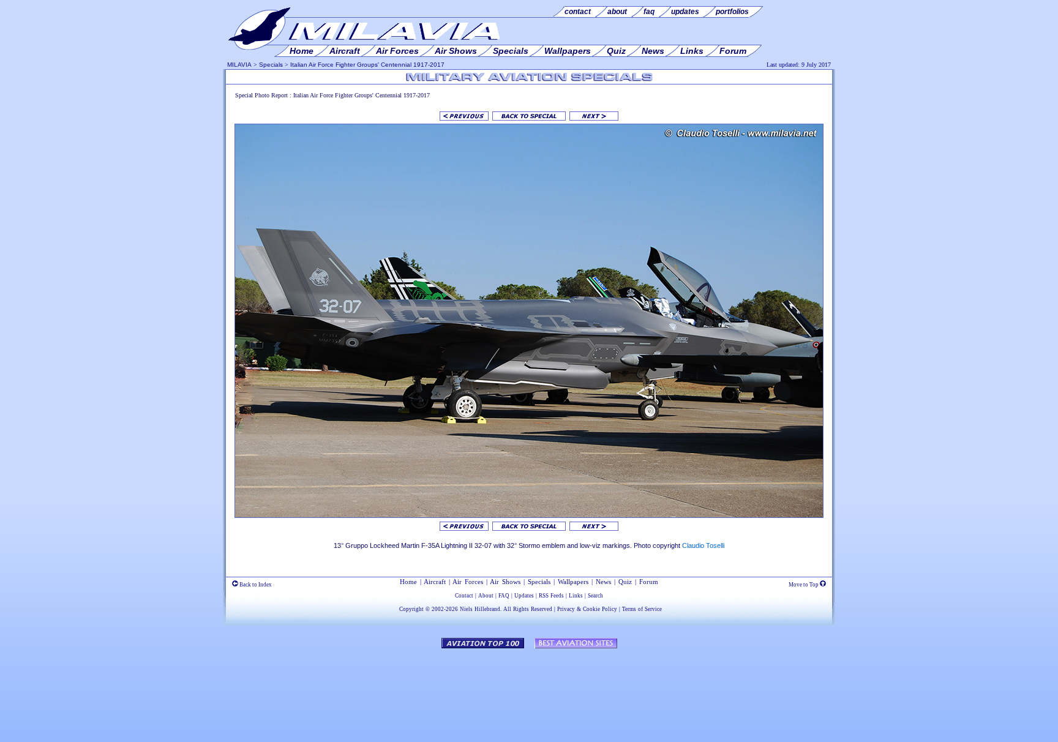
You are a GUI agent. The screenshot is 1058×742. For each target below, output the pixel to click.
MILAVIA (239, 64)
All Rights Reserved (527, 609)
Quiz (625, 581)
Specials (271, 64)
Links (576, 596)
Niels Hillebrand (480, 609)
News (603, 581)
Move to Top (804, 585)
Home (408, 581)
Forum (648, 581)
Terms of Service (642, 609)
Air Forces (467, 581)
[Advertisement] (529, 689)
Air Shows (505, 581)
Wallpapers (573, 581)
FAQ (503, 596)
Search (595, 596)
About (485, 596)
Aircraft (435, 581)
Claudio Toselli (703, 545)
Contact (464, 596)
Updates (524, 596)
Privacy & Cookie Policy (587, 609)
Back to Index (255, 585)
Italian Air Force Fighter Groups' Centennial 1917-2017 (367, 64)
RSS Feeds (551, 596)
